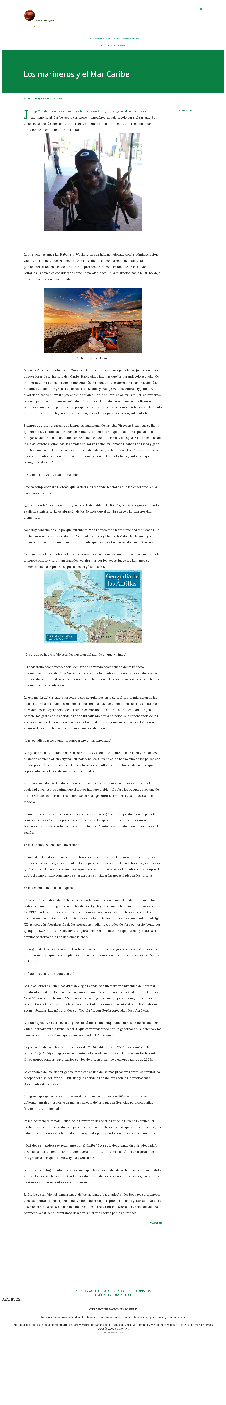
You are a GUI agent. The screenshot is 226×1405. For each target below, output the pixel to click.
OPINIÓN (116, 38)
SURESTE (121, 45)
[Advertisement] (88, 1251)
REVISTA (108, 38)
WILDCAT (114, 45)
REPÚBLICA (105, 45)
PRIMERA (91, 38)
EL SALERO (125, 38)
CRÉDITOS (103, 1295)
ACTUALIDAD (100, 38)
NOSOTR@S (134, 38)
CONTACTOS (121, 1295)
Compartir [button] (185, 110)
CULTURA (130, 1291)
